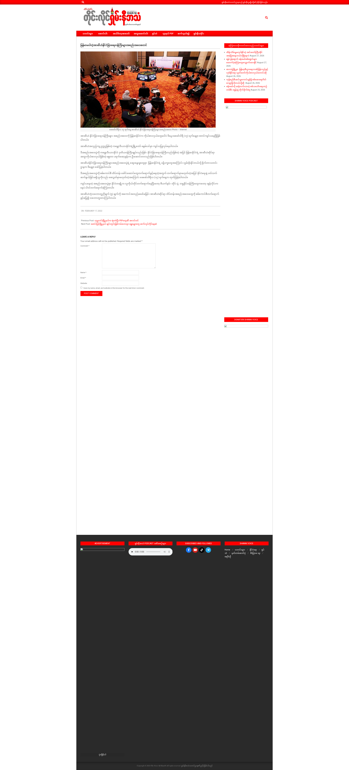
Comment (84, 246)
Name (83, 272)
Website (83, 283)
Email (83, 278)
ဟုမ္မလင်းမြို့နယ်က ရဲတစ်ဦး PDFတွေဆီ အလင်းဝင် (117, 220)
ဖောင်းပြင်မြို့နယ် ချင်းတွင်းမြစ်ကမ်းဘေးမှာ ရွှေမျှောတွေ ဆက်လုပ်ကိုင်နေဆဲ (124, 224)
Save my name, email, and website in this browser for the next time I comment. (114, 288)
